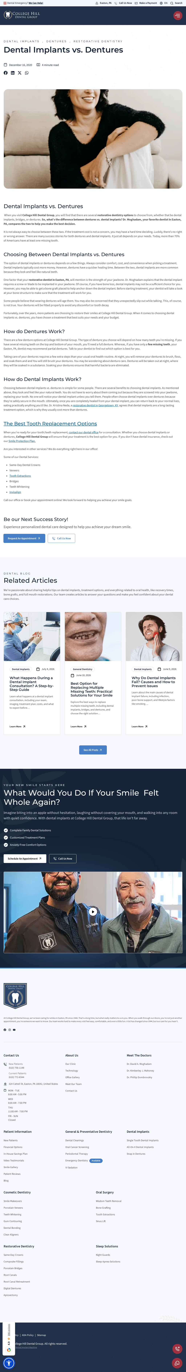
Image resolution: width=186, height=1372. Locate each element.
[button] (6, 73)
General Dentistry (82, 669)
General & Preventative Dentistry (88, 1131)
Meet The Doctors (139, 1055)
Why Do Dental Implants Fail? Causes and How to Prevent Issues (154, 682)
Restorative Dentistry (98, 41)
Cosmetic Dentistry (17, 1192)
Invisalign (15, 492)
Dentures (56, 41)
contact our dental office (83, 432)
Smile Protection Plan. (22, 441)
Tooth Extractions (20, 476)
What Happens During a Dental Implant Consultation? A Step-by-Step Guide (32, 684)
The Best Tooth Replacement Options (50, 424)
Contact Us (11, 1055)
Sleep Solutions (107, 1246)
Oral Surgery (105, 1192)
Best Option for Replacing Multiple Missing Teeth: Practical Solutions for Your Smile (92, 689)
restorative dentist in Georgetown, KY (95, 405)
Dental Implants (22, 41)
